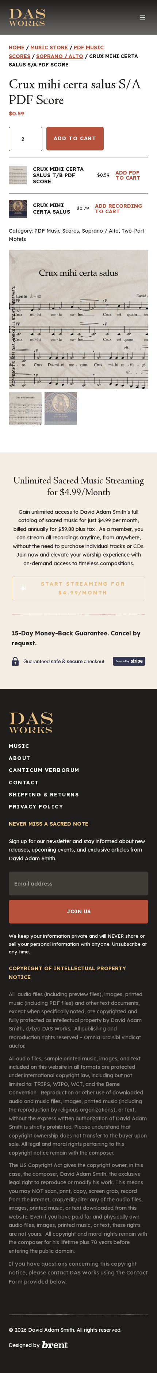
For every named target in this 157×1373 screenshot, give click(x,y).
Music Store (49, 47)
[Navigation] (142, 17)
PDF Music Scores (56, 230)
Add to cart (75, 138)
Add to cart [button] (131, 175)
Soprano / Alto (59, 56)
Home (16, 47)
